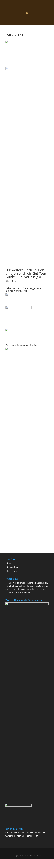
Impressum (12, 571)
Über (9, 563)
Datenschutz (12, 567)
